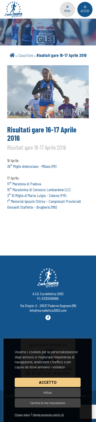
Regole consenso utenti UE (48, 414)
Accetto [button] (48, 382)
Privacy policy (22, 414)
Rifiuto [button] (48, 392)
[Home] (12, 55)
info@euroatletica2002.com (48, 310)
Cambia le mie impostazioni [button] (47, 403)
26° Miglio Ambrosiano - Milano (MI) (31, 166)
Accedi (85, 11)
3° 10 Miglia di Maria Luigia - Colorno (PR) (36, 195)
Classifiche (25, 55)
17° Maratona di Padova (24, 183)
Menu (67, 11)
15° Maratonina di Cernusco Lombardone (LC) (38, 189)
